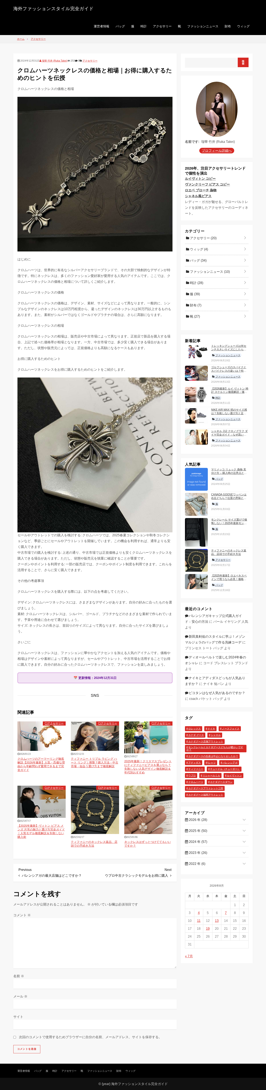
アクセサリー (162, 26)
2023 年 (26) (197, 853)
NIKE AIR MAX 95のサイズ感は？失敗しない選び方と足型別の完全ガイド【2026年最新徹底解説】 (229, 415)
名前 (18, 976)
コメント (22, 915)
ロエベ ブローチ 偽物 (201, 190)
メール (20, 996)
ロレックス (194, 728)
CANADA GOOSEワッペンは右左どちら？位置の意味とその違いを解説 (228, 498)
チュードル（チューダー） (225, 769)
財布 (228, 26)
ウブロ (192, 775)
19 (208, 928)
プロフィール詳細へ (217, 150)
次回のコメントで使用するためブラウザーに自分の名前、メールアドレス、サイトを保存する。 (90, 1037)
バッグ (120, 26)
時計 (143, 26)
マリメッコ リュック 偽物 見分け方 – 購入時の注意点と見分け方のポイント (229, 473)
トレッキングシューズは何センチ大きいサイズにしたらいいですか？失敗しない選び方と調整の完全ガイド (228, 351)
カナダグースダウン (221, 781)
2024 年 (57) (197, 842)
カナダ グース (196, 735)
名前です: (192, 141)
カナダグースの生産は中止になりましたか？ (213, 756)
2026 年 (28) (197, 820)
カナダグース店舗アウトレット (205, 741)
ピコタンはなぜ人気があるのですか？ (217, 693)
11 (199, 920)
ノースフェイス (230, 728)
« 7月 (189, 956)
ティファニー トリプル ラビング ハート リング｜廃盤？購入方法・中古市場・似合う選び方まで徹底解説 (94, 762)
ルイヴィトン (234, 775)
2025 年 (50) (197, 831)
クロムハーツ (195, 781)
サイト (18, 1016)
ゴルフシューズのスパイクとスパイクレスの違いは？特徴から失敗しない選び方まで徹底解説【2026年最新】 (228, 372)
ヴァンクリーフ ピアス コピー (207, 184)
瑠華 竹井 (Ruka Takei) (54, 60)
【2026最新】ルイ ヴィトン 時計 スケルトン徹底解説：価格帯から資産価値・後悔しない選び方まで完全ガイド (229, 394)
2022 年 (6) (196, 863)
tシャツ (212, 762)
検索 (243, 62)
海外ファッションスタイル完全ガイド (53, 8)
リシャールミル (211, 775)
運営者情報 (101, 26)
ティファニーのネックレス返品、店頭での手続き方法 (228, 552)
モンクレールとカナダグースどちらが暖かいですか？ (214, 748)
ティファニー (195, 769)
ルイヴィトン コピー (200, 178)
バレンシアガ (230, 762)
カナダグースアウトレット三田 (205, 788)
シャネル (216, 735)
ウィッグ (243, 26)
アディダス (194, 762)
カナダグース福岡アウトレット (205, 794)
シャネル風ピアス (198, 196)
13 (217, 920)
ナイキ (211, 728)
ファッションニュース (202, 26)
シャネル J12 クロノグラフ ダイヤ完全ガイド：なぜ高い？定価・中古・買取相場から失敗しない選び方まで (229, 436)
